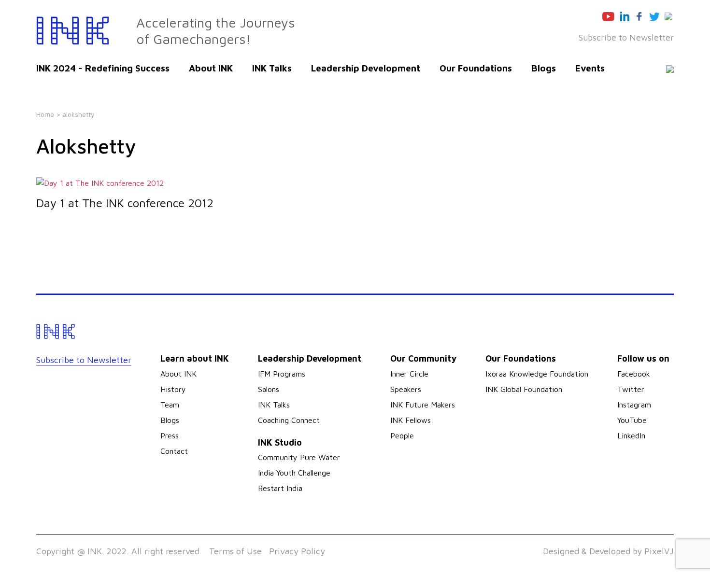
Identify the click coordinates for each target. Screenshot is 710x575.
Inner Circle (409, 373)
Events (590, 68)
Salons (268, 389)
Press (169, 435)
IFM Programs (281, 373)
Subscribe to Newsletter (626, 37)
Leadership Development (365, 68)
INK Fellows (410, 420)
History (173, 389)
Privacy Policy (297, 551)
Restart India (280, 488)
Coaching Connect (289, 420)
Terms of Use (235, 551)
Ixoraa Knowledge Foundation (536, 373)
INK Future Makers (422, 404)
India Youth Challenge (294, 472)
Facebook (633, 373)
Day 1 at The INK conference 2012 (124, 203)
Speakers (405, 389)
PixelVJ (659, 551)
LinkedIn (631, 435)
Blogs (543, 68)
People (402, 435)
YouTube (632, 420)
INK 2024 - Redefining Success (103, 68)
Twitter (630, 389)
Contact (174, 451)
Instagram (634, 404)
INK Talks (272, 68)
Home (45, 114)
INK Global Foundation (523, 389)
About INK (211, 68)
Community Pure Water (299, 457)
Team (169, 404)
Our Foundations (476, 68)
